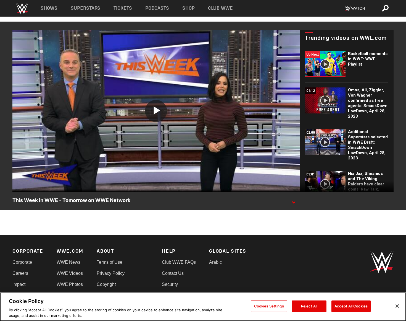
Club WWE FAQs (179, 262)
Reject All (309, 306)
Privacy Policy (111, 273)
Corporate (22, 262)
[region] (203, 306)
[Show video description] (294, 201)
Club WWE (220, 8)
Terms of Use (109, 262)
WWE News (68, 262)
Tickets (123, 8)
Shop (188, 8)
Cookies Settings (269, 306)
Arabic (215, 262)
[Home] (21, 8)
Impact (18, 284)
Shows (49, 8)
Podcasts (157, 8)
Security (170, 284)
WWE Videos (70, 273)
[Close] (397, 306)
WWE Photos (70, 284)
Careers (20, 273)
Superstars (86, 8)
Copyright (106, 284)
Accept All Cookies (351, 306)
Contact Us (173, 273)
